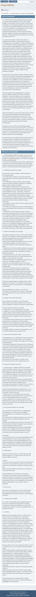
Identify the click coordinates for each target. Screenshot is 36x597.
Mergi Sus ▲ (24, 592)
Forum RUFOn (7, 5)
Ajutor (10, 592)
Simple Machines (22, 593)
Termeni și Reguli (16, 592)
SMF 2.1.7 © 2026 (14, 593)
